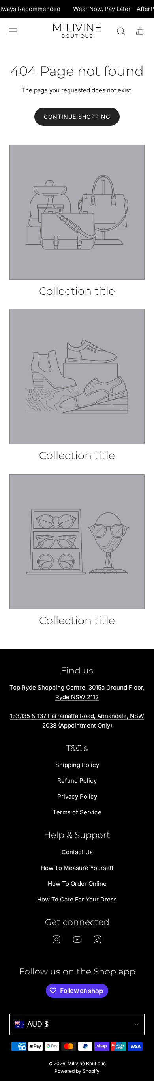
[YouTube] (77, 939)
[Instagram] (56, 939)
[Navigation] (12, 31)
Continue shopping (77, 116)
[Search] (120, 31)
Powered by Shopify (77, 1071)
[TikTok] (97, 939)
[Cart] (139, 31)
